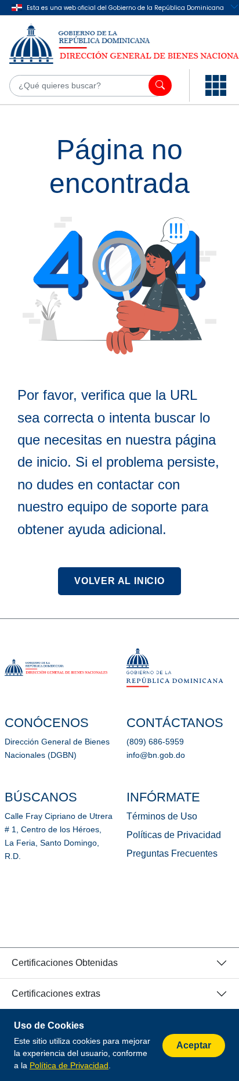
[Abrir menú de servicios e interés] (216, 85)
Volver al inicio (119, 581)
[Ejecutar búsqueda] (160, 85)
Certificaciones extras (56, 993)
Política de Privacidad (69, 1065)
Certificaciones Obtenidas (65, 963)
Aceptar (193, 1045)
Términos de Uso (161, 816)
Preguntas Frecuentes (172, 853)
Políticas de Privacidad (173, 835)
